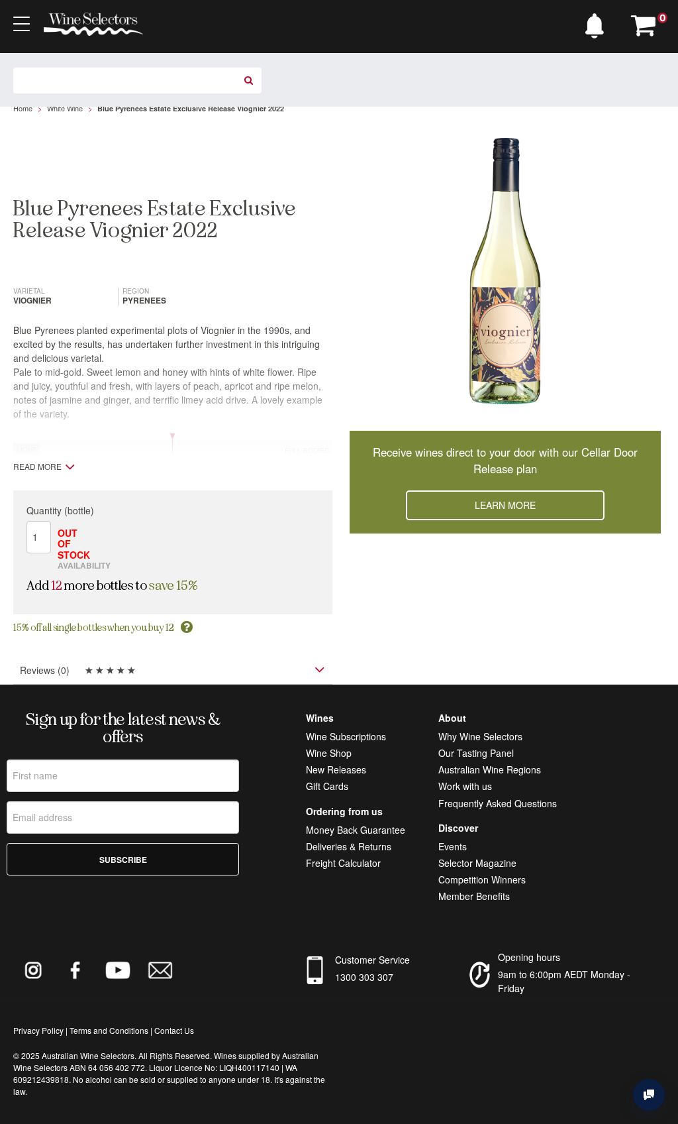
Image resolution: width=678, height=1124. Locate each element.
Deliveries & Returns (348, 846)
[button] (597, 22)
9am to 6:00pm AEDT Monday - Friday (564, 981)
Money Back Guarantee (355, 829)
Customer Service (372, 959)
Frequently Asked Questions (497, 803)
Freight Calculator (343, 863)
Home (22, 108)
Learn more (505, 505)
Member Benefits (474, 896)
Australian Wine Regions (489, 769)
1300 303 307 (364, 977)
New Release (334, 769)
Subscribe (123, 860)
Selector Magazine (477, 863)
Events (452, 846)
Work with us (465, 786)
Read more (37, 467)
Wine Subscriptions (346, 736)
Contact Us (174, 1030)
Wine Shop (329, 752)
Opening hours (529, 957)
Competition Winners (482, 879)
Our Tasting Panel (476, 752)
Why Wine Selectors (480, 736)
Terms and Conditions (109, 1030)
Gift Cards (327, 786)
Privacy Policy (38, 1030)
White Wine (65, 108)
